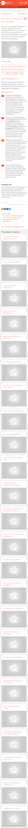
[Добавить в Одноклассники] (2, 209)
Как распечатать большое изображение (13, 66)
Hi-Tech (7, 7)
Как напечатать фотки (11, 434)
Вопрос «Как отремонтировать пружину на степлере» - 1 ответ (14, 73)
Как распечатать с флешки (13, 657)
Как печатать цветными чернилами (12, 784)
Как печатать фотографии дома (12, 459)
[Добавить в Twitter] (10, 209)
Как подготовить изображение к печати (11, 484)
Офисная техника (14, 7)
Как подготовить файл (11, 262)
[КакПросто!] (6, 3)
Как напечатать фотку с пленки (11, 707)
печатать (14, 126)
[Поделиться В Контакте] (5, 209)
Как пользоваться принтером (9, 286)
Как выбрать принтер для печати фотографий (12, 733)
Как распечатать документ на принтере (13, 682)
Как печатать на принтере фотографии (12, 386)
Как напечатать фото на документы (12, 584)
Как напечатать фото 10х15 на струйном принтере (13, 509)
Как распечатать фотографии (9, 312)
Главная (3, 7)
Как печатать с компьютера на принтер (13, 535)
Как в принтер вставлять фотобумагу (10, 220)
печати (12, 119)
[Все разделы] (26, 3)
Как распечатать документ (13, 608)
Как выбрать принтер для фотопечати (12, 758)
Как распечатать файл (11, 559)
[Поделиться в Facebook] (7, 209)
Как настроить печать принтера (11, 633)
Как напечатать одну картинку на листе (10, 238)
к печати (14, 102)
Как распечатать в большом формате (12, 69)
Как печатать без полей (12, 362)
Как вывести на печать (11, 808)
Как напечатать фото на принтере (12, 337)
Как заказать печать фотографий (13, 216)
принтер (10, 121)
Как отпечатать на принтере (11, 217)
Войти (21, 3)
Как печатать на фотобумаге (13, 411)
